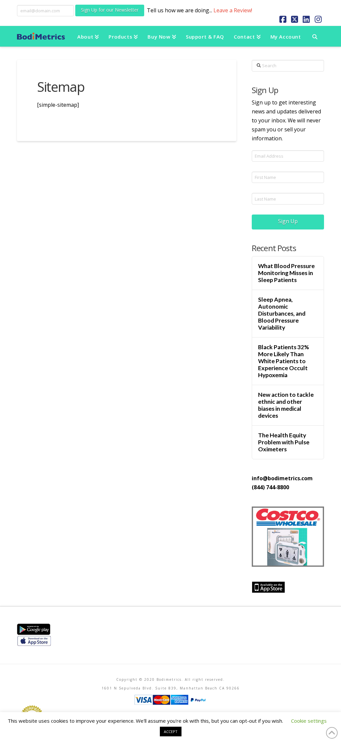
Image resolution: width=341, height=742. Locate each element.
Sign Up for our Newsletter (110, 10)
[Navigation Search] (315, 36)
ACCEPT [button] (170, 731)
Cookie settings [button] (309, 720)
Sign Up (288, 221)
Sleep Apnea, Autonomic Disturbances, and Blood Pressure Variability (281, 313)
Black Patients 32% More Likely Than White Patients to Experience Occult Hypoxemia (283, 361)
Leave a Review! (232, 10)
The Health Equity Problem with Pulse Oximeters (283, 442)
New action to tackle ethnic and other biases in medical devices (286, 405)
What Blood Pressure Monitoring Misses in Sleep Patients (286, 272)
